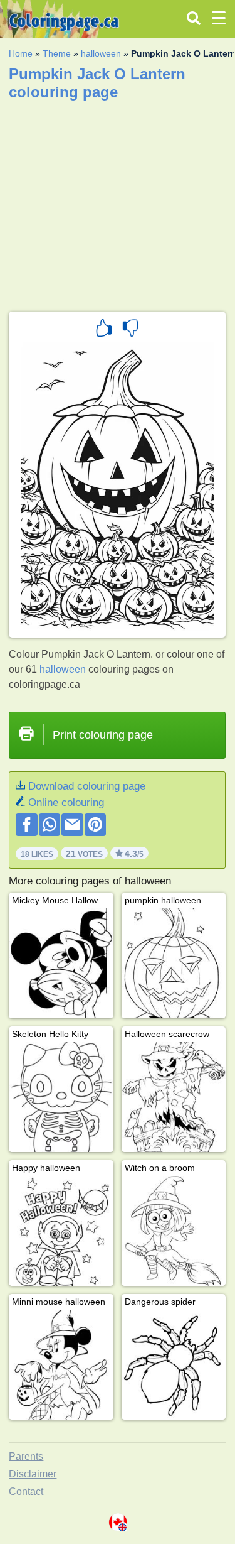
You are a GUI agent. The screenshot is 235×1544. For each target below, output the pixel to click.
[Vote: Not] (130, 330)
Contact (26, 1491)
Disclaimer (32, 1474)
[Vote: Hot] (104, 330)
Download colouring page (86, 786)
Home (21, 53)
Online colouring (66, 802)
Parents (26, 1456)
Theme (57, 53)
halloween (101, 53)
